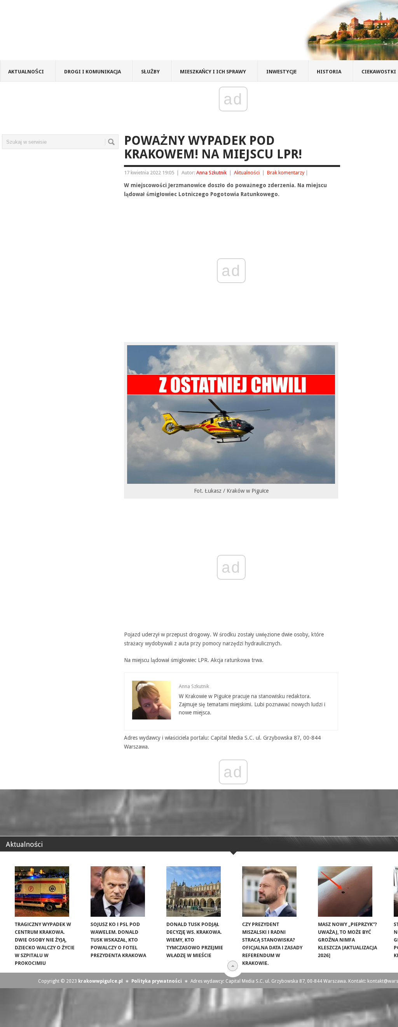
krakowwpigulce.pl (100, 981)
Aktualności (26, 72)
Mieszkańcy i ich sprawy (213, 72)
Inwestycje (281, 72)
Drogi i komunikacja (92, 72)
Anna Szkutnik (211, 173)
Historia (329, 72)
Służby (150, 72)
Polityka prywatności (156, 981)
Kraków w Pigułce (114, 33)
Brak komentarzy (285, 173)
